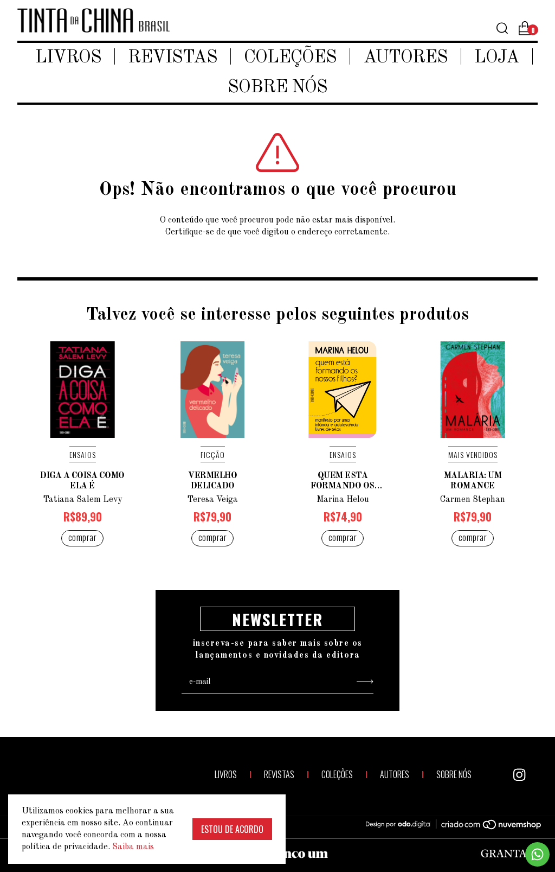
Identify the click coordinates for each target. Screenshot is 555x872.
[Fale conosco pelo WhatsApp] (537, 854)
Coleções (290, 58)
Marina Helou (343, 499)
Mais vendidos (473, 454)
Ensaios (82, 454)
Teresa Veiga (212, 499)
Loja (496, 58)
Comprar (82, 537)
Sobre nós (277, 88)
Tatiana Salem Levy (82, 499)
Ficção (213, 454)
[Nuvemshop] (485, 826)
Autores (405, 58)
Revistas (172, 58)
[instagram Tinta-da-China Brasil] (519, 774)
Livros (68, 58)
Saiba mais (133, 847)
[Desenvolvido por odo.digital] (403, 824)
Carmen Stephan (472, 499)
